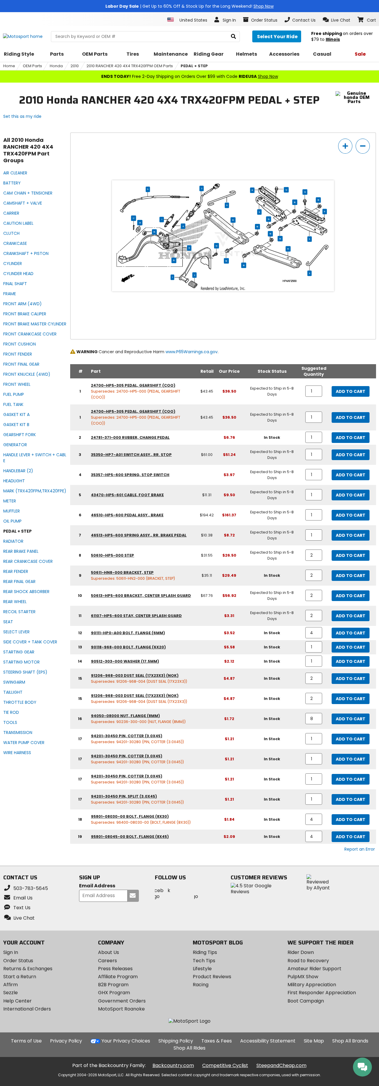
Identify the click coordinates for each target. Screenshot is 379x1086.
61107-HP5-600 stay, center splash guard (136, 615)
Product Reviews (212, 976)
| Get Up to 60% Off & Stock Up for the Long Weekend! (189, 6)
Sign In (10, 952)
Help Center (17, 1000)
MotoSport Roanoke (121, 1008)
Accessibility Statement (268, 1040)
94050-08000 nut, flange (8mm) (125, 715)
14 (140, 222)
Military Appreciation (312, 984)
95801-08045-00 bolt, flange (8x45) (130, 836)
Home (9, 66)
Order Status (18, 960)
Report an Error (359, 849)
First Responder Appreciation (322, 992)
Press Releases (115, 968)
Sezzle (10, 992)
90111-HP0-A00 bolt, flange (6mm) (128, 632)
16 (318, 199)
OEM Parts (32, 66)
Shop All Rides (189, 1048)
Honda (56, 66)
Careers (107, 960)
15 (154, 231)
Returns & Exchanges (27, 968)
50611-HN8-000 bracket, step (122, 572)
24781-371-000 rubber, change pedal (130, 437)
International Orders (27, 1008)
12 (286, 189)
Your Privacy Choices (126, 1041)
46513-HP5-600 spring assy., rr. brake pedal (139, 535)
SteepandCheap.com (281, 1065)
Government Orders (122, 1000)
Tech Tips (204, 960)
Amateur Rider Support (314, 968)
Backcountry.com (173, 1065)
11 (227, 205)
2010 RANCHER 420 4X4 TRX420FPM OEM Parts (129, 66)
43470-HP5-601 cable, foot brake (127, 494)
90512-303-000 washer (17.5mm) (125, 661)
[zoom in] (345, 146)
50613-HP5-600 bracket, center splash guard (141, 595)
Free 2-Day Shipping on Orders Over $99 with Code (189, 76)
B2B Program (113, 984)
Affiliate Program (118, 976)
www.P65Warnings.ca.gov (192, 352)
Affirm (10, 984)
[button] (336, 20)
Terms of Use (26, 1040)
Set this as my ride (22, 116)
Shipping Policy (175, 1040)
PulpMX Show (303, 976)
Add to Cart (350, 391)
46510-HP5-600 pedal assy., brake (127, 515)
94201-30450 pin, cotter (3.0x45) (126, 735)
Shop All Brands (350, 1040)
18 (227, 260)
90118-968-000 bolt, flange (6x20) (128, 647)
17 (134, 218)
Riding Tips (205, 952)
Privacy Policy (66, 1040)
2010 (74, 66)
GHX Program (114, 992)
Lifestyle (202, 968)
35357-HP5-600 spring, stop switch (130, 474)
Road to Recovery (308, 960)
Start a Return (19, 976)
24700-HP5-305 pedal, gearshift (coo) (133, 385)
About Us (108, 952)
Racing (200, 984)
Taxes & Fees (216, 1040)
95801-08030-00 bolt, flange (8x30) (130, 816)
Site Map (314, 1040)
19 (269, 219)
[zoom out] (363, 146)
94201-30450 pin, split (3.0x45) (124, 796)
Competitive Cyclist (225, 1065)
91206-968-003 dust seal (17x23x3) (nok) (135, 675)
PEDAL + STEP (194, 66)
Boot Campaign (306, 1000)
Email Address (97, 886)
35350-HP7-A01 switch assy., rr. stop (131, 454)
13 (217, 245)
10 (233, 220)
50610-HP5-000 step (112, 555)
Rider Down (301, 952)
